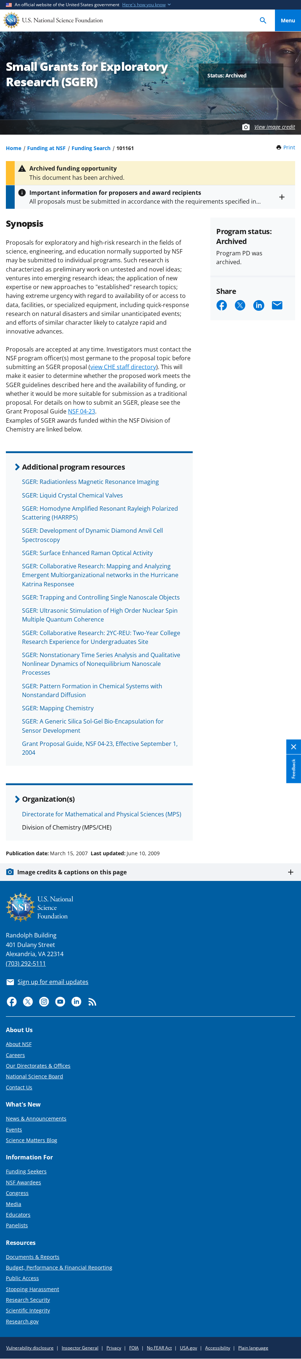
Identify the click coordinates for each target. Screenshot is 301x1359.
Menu (288, 20)
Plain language (253, 1348)
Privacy (113, 1348)
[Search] (263, 20)
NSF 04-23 (81, 411)
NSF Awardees (23, 1182)
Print (289, 147)
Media (13, 1203)
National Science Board (34, 1076)
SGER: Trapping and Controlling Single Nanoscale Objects (101, 597)
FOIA (134, 1348)
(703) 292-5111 (26, 963)
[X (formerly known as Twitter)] (28, 1002)
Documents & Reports (32, 1256)
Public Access (22, 1278)
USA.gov (188, 1348)
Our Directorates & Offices (38, 1065)
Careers (15, 1055)
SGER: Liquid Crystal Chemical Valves (72, 495)
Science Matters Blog (31, 1140)
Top (288, 825)
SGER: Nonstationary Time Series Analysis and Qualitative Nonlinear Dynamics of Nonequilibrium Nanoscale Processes (101, 664)
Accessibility (217, 1348)
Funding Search (91, 148)
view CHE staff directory (123, 367)
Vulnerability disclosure (30, 1348)
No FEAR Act (159, 1348)
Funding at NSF (46, 148)
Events (14, 1129)
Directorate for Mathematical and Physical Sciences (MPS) (101, 814)
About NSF (19, 1044)
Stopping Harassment (32, 1289)
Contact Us (19, 1087)
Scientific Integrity (28, 1310)
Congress (17, 1192)
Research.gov (22, 1321)
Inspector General (80, 1348)
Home (13, 148)
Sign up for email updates (53, 982)
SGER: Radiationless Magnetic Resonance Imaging (90, 482)
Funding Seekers (26, 1171)
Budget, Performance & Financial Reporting (59, 1267)
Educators (18, 1214)
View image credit (274, 126)
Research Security (28, 1299)
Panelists (17, 1225)
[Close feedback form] (293, 746)
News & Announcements (36, 1118)
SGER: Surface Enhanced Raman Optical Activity (87, 553)
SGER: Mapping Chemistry (58, 708)
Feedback (293, 769)
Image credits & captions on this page (72, 872)
